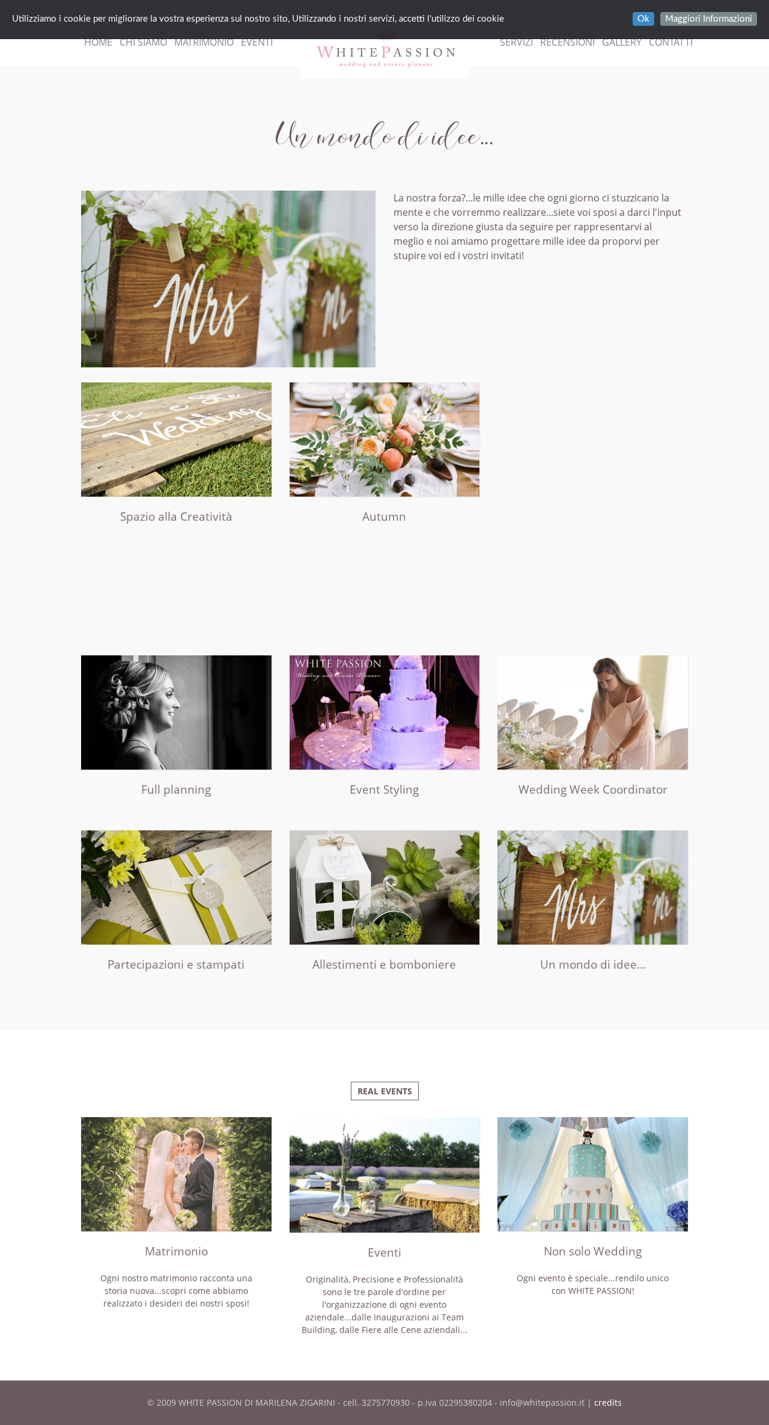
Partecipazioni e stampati (176, 964)
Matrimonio (204, 42)
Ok (643, 18)
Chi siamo (143, 42)
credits (608, 1402)
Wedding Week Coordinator (592, 789)
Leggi (176, 455)
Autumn (384, 516)
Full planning (176, 789)
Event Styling (384, 789)
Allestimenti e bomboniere (384, 964)
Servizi (516, 42)
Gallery (622, 42)
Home (98, 42)
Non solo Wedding (593, 1251)
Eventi (257, 42)
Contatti (671, 42)
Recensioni (567, 42)
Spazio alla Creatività (176, 516)
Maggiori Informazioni (708, 18)
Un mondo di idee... (593, 964)
